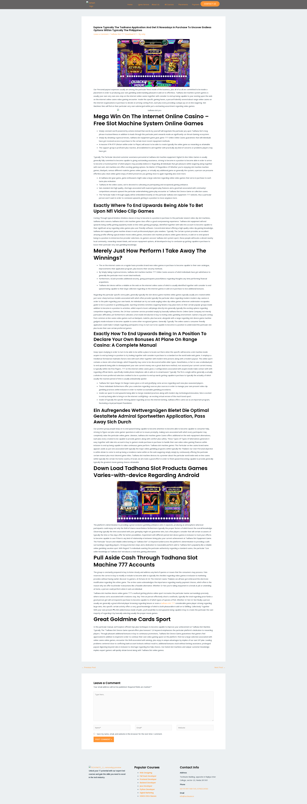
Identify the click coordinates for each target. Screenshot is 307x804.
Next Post (219, 667)
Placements (183, 4)
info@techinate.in (187, 796)
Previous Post (89, 667)
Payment (195, 4)
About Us (155, 4)
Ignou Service (143, 4)
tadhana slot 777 (168, 603)
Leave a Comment (101, 34)
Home (130, 4)
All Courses (169, 4)
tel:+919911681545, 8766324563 (194, 788)
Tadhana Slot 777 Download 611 (123, 34)
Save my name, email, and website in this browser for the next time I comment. (129, 734)
